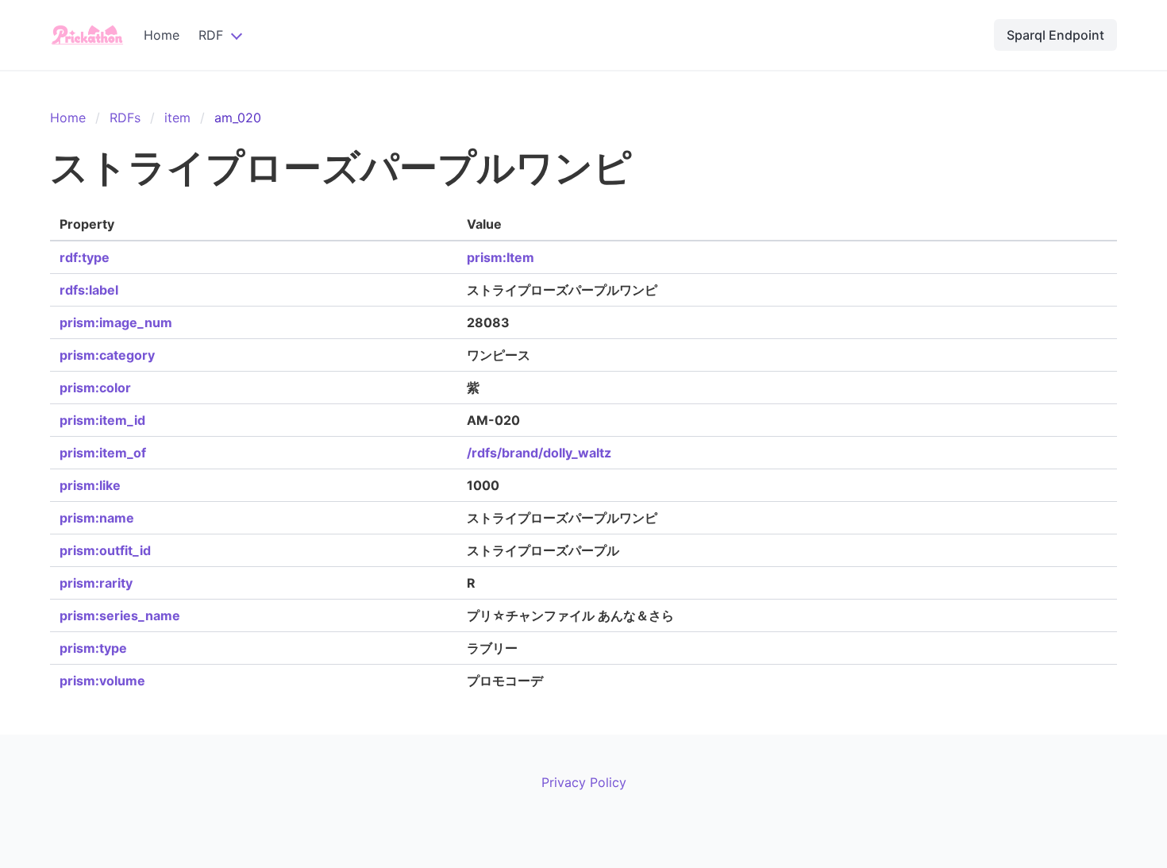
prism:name (97, 518)
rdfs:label (89, 290)
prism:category (107, 355)
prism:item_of (103, 453)
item (177, 117)
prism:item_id (102, 420)
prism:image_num (116, 322)
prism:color (95, 387)
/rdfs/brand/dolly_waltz (539, 453)
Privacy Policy (583, 782)
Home (161, 35)
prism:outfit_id (105, 550)
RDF (210, 35)
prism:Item (500, 257)
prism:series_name (120, 615)
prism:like (90, 485)
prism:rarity (96, 583)
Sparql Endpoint (1055, 35)
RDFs (125, 117)
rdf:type (85, 257)
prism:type (93, 648)
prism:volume (102, 681)
